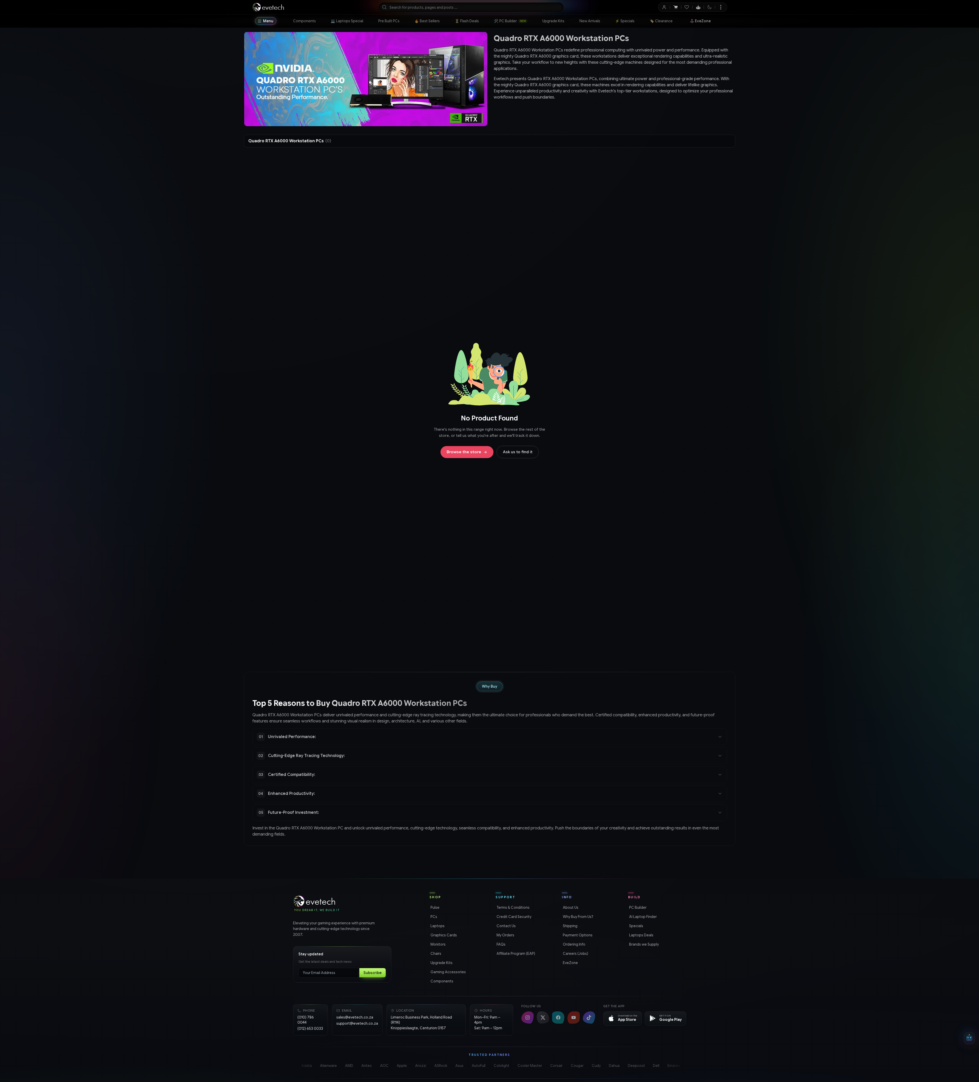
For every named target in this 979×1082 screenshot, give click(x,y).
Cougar (577, 1065)
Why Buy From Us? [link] (577, 916)
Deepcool (636, 1065)
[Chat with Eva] (698, 7)
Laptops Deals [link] (640, 935)
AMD (349, 1065)
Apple (402, 1065)
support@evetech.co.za (357, 1023)
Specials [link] (635, 926)
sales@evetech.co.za (354, 1017)
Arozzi (420, 1065)
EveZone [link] (570, 962)
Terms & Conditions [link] (513, 907)
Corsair (556, 1065)
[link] (304, 21)
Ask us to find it (517, 452)
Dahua (614, 1065)
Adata (306, 1065)
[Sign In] (664, 7)
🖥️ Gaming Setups (706, 21)
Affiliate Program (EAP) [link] (515, 953)
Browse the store (464, 452)
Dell (656, 1065)
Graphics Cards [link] (443, 935)
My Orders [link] (505, 935)
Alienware (328, 1065)
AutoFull (479, 1065)
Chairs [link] (435, 953)
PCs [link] (433, 916)
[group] (613, 85)
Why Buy (489, 686)
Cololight (501, 1065)
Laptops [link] (437, 926)
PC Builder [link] (637, 907)
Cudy (596, 1065)
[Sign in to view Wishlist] (687, 7)
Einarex (674, 1065)
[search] (471, 7)
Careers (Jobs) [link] (575, 953)
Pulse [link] (434, 907)
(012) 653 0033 (310, 1028)
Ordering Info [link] (573, 944)
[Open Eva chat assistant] (969, 1038)
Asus (459, 1065)
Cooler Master (530, 1065)
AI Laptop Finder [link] (642, 916)
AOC (384, 1065)
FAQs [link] (500, 944)
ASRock (440, 1065)
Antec (366, 1065)
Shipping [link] (569, 926)
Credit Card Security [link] (513, 916)
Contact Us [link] (506, 926)
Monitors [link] (437, 944)
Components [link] (441, 981)
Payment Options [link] (577, 935)
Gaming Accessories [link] (447, 972)
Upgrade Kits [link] (441, 962)
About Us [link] (570, 907)
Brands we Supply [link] (643, 944)
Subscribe (372, 972)
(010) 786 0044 (305, 1020)
